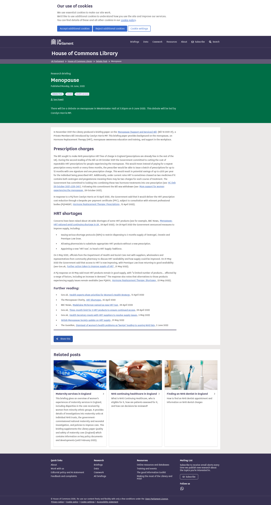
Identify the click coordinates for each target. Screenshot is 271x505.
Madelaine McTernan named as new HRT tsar (95, 305)
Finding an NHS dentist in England (187, 393)
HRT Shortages (93, 300)
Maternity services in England (73, 393)
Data (145, 41)
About (184, 41)
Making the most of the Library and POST (154, 477)
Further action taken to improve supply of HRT (90, 266)
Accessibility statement (107, 502)
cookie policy (128, 20)
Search (215, 41)
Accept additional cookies (74, 28)
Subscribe (199, 41)
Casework (157, 41)
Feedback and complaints (64, 476)
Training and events (147, 468)
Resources (172, 41)
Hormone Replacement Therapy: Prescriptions (96, 204)
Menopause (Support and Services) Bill (137, 132)
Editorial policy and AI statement (67, 472)
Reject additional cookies (110, 28)
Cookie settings (139, 28)
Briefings (134, 41)
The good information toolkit (151, 472)
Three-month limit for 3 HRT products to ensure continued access (102, 310)
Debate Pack (101, 61)
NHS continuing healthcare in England (134, 393)
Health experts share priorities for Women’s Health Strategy (99, 295)
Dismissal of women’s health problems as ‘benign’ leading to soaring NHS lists (115, 325)
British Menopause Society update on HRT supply (86, 320)
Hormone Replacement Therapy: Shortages (134, 280)
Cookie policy (72, 502)
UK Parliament (57, 61)
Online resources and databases (153, 465)
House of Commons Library (85, 53)
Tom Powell (58, 99)
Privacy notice (57, 502)
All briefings (100, 476)
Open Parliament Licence (156, 499)
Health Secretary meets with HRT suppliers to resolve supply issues (103, 315)
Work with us (57, 468)
